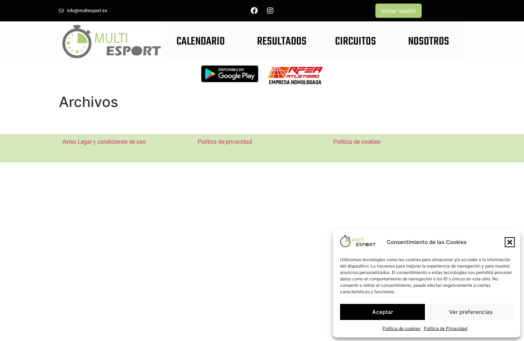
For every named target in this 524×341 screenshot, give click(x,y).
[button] (509, 242)
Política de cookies (401, 328)
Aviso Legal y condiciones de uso (104, 141)
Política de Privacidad (445, 328)
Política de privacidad (225, 141)
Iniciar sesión (398, 10)
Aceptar (382, 312)
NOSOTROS (428, 41)
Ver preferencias (471, 312)
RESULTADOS (282, 41)
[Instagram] (270, 10)
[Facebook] (254, 10)
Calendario (200, 41)
